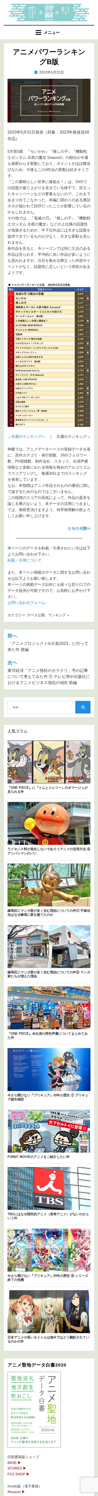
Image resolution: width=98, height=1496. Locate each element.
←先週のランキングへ (26, 436)
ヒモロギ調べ (79, 528)
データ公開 (36, 615)
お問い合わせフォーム (26, 602)
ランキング (57, 615)
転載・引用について (24, 560)
